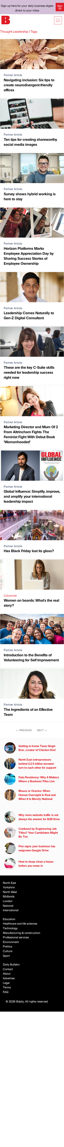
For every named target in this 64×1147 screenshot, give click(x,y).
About (6, 973)
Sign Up (59, 7)
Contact (8, 969)
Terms (7, 987)
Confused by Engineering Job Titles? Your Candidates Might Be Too (38, 833)
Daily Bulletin (11, 964)
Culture (7, 951)
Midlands (8, 896)
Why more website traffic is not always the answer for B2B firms (39, 817)
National (8, 905)
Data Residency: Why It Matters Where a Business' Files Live (38, 779)
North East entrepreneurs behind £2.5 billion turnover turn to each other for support (37, 763)
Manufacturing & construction (21, 933)
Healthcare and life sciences (20, 923)
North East (9, 883)
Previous (24, 730)
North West (10, 892)
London (7, 901)
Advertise (9, 978)
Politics (7, 946)
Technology (10, 928)
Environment (11, 942)
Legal (6, 983)
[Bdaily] (5, 19)
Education (9, 919)
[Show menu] (58, 20)
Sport (6, 955)
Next (42, 730)
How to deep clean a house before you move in (36, 863)
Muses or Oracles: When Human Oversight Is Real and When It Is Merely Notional (37, 795)
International (10, 910)
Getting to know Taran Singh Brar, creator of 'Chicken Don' (37, 748)
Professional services (16, 937)
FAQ (5, 992)
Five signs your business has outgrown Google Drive (36, 848)
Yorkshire (9, 887)
